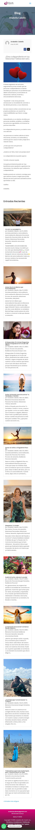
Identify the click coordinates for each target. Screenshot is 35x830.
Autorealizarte (23, 233)
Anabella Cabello (13, 231)
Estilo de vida (22, 237)
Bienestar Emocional (22, 235)
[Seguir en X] (28, 49)
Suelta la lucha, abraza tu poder (16, 577)
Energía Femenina (23, 581)
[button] (3, 826)
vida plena (16, 298)
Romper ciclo (22, 351)
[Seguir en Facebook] (25, 49)
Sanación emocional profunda (14, 776)
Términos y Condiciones (14, 822)
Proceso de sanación (11, 296)
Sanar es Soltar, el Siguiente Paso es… (16, 448)
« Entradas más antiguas (11, 801)
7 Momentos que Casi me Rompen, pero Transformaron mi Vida (17, 771)
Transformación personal (13, 778)
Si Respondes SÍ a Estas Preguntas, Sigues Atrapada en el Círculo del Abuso (17, 343)
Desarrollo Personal (11, 237)
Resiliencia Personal (11, 351)
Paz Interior (14, 402)
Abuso (7, 349)
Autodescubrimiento (11, 233)
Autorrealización (10, 235)
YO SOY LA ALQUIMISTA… (13, 229)
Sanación (8, 241)
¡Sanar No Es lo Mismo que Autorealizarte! (14, 288)
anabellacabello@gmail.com (17, 811)
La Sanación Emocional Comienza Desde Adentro (17, 627)
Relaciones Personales (17, 239)
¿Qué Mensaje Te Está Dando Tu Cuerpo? (16, 700)
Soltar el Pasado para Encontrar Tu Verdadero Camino (17, 395)
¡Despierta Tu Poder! (12, 526)
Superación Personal (23, 533)
